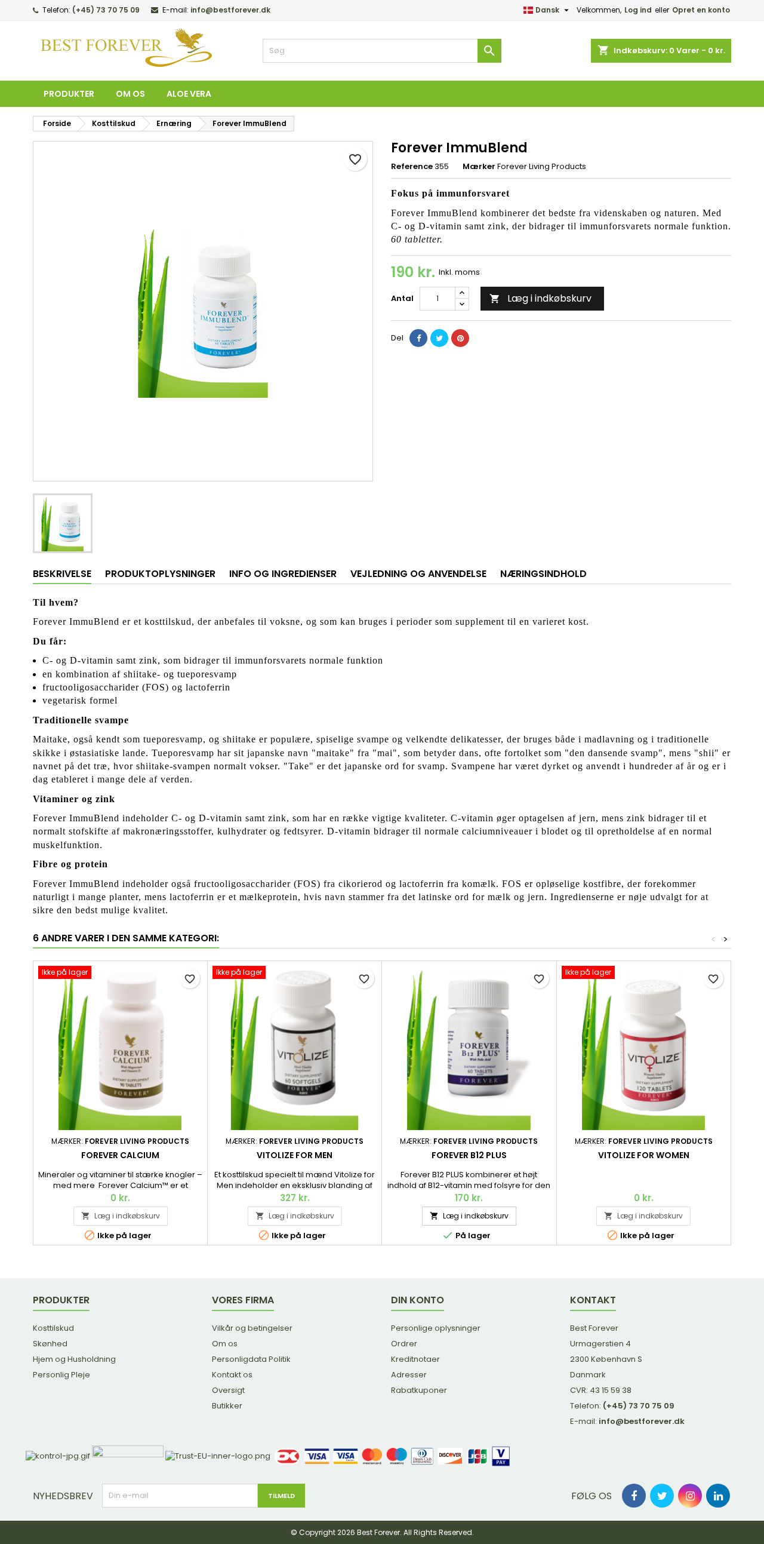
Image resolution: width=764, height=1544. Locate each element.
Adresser (409, 1374)
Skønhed (50, 1343)
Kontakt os (232, 1374)
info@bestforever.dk (230, 10)
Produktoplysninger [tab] (160, 574)
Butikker (227, 1405)
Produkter (69, 94)
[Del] (418, 338)
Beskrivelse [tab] (62, 574)
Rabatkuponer (419, 1390)
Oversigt (228, 1390)
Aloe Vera (189, 94)
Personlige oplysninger (435, 1328)
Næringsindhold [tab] (543, 574)
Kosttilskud (53, 1328)
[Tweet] (439, 338)
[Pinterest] (460, 338)
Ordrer (404, 1343)
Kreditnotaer (415, 1359)
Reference (412, 166)
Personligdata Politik (251, 1359)
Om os (130, 94)
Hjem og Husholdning (74, 1359)
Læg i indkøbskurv (540, 298)
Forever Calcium (120, 1155)
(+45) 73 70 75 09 (106, 10)
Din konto (417, 1300)
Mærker (479, 166)
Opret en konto (701, 10)
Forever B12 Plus (469, 1155)
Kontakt (593, 1300)
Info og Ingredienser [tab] (283, 574)
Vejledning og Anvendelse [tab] (418, 574)
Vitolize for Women (643, 1155)
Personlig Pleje (61, 1374)
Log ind (638, 10)
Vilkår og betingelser (252, 1328)
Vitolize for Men (294, 1155)
